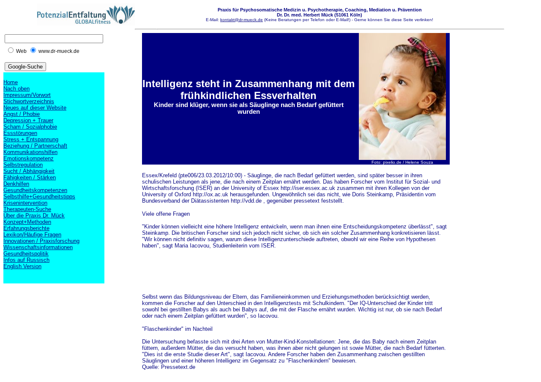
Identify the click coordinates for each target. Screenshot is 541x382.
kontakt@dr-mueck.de (241, 19)
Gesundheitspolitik (26, 253)
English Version (22, 266)
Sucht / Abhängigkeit (29, 171)
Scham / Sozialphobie (30, 127)
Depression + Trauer (28, 120)
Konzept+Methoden (27, 222)
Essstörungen (20, 133)
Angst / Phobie (21, 114)
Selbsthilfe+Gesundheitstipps (39, 196)
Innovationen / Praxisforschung (41, 241)
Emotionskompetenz (28, 158)
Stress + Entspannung (30, 139)
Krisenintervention (25, 203)
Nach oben (16, 88)
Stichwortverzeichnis (28, 101)
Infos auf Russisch (26, 260)
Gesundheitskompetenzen (35, 190)
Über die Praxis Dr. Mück (34, 215)
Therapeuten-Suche (27, 209)
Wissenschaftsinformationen (38, 247)
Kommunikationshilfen (30, 152)
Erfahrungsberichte (26, 228)
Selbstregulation (23, 165)
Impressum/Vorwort (27, 95)
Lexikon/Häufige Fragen (32, 234)
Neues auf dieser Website (34, 107)
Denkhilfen (16, 184)
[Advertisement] (296, 275)
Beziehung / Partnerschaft (35, 146)
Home (10, 82)
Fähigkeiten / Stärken (29, 177)
